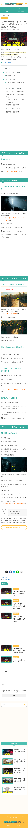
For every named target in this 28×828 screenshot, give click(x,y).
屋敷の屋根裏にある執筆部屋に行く (15, 96)
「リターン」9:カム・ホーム (12, 108)
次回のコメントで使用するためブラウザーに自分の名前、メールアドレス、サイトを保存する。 (14, 691)
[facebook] (10, 572)
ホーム (6, 8)
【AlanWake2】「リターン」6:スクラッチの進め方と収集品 (19, 650)
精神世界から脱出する (12, 105)
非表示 (9, 68)
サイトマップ (14, 816)
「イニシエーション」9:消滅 (12, 72)
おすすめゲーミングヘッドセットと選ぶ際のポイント (19, 770)
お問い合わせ (21, 11)
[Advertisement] (14, 133)
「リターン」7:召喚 (10, 79)
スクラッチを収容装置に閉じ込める (15, 83)
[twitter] (6, 572)
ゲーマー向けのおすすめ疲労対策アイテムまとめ (19, 789)
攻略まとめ (21, 8)
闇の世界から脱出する (12, 112)
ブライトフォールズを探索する (15, 91)
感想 (7, 11)
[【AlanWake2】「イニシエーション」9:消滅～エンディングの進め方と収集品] (14, 572)
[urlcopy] (21, 572)
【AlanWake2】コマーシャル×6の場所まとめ (19, 593)
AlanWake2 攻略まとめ (9, 63)
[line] (17, 572)
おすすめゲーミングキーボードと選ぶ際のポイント (19, 761)
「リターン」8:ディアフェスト (13, 88)
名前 (3, 684)
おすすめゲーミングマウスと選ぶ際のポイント (19, 751)
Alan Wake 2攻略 (6, 579)
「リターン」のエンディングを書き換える (15, 101)
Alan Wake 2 (5, 577)
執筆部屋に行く (10, 75)
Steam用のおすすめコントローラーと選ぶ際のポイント (19, 780)
